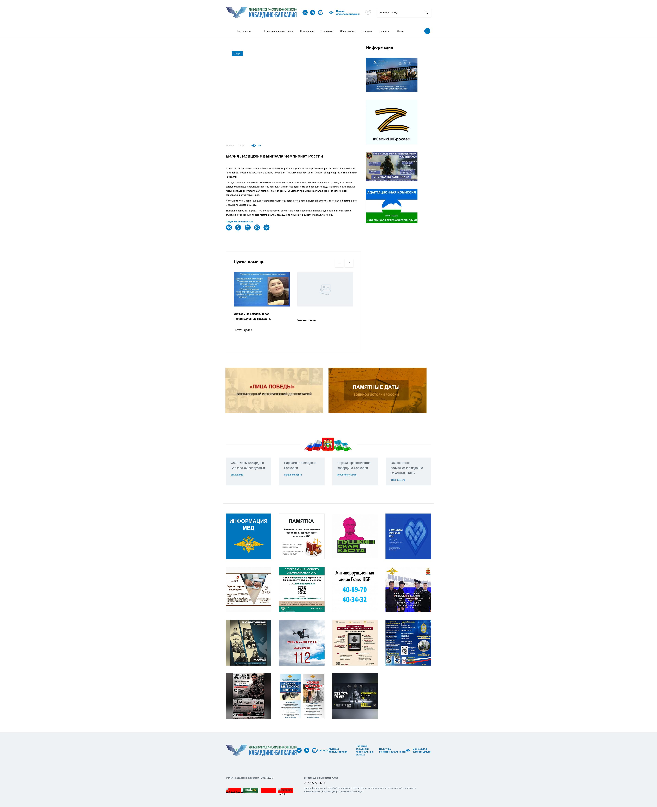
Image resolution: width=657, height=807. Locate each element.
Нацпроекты (307, 31)
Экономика (327, 31)
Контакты (322, 750)
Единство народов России (278, 31)
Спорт (400, 31)
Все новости (244, 31)
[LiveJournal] (266, 230)
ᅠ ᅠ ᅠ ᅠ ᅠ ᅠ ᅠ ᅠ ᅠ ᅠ (352, 750)
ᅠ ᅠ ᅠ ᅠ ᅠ (348, 750)
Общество (384, 31)
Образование (347, 31)
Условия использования (337, 750)
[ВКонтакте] (229, 230)
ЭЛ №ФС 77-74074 (314, 782)
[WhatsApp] (257, 230)
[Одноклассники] (238, 230)
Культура (367, 31)
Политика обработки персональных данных (364, 750)
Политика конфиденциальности (392, 750)
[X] (248, 230)
